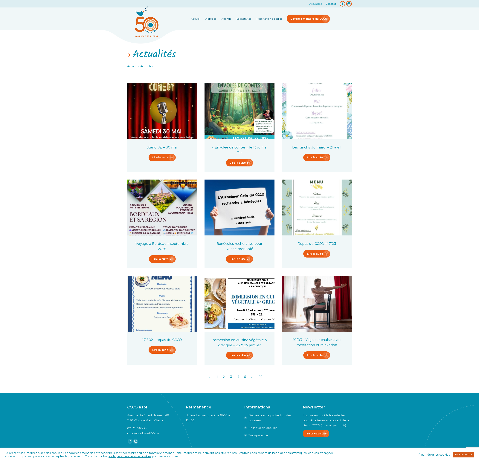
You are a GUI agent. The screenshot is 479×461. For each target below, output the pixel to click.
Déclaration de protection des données (269, 417)
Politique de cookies (262, 428)
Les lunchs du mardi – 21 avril (316, 147)
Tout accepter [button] (463, 454)
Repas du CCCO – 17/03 (317, 244)
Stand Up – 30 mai (162, 147)
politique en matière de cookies (129, 456)
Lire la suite (160, 157)
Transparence (258, 435)
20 (261, 377)
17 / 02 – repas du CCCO (162, 340)
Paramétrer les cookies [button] (434, 454)
